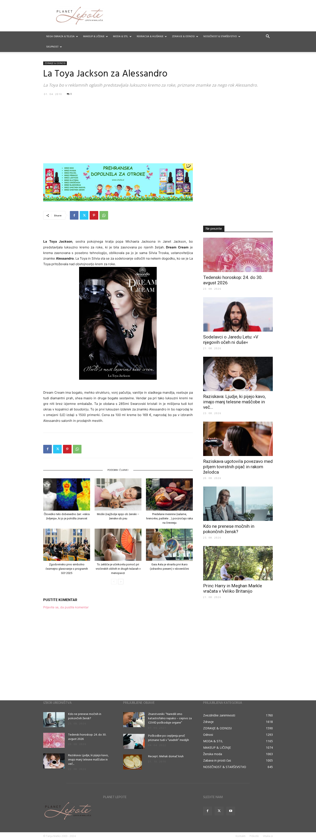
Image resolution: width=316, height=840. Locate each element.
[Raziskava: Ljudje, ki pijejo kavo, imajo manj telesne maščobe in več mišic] (238, 374)
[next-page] (120, 581)
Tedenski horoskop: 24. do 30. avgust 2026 (87, 737)
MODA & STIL (120, 36)
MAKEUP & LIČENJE (93, 36)
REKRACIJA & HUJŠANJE (150, 36)
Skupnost (52, 47)
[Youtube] (230, 811)
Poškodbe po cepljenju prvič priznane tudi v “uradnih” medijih (168, 738)
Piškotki (254, 836)
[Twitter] (84, 215)
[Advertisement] (158, 129)
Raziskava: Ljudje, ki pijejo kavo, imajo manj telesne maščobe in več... (234, 402)
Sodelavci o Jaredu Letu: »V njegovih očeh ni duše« (230, 339)
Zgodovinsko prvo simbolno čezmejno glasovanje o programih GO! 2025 (67, 569)
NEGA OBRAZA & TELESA (60, 36)
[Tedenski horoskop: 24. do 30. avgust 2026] (238, 255)
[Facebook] (74, 215)
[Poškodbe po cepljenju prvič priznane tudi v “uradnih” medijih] (134, 741)
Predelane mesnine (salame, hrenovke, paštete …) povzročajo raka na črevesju (169, 518)
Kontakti (240, 836)
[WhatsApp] (104, 215)
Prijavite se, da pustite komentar (66, 607)
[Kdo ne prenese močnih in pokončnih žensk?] (238, 504)
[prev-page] (114, 581)
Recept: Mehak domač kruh (166, 756)
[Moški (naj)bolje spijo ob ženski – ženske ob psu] (118, 494)
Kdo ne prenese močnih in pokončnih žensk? (228, 529)
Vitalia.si (268, 836)
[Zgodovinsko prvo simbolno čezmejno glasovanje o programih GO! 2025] (66, 545)
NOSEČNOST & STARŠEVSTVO (220, 36)
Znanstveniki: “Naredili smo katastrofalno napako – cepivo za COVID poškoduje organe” (170, 718)
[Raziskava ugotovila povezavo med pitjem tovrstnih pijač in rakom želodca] (238, 439)
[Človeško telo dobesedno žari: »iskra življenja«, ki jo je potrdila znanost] (66, 494)
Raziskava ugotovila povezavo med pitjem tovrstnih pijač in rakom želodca (238, 467)
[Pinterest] (94, 215)
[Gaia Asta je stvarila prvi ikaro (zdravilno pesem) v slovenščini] (169, 545)
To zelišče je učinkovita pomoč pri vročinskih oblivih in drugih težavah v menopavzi (118, 569)
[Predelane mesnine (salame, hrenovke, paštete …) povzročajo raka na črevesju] (169, 494)
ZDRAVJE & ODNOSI (183, 36)
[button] (267, 37)
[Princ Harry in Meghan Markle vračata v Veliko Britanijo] (238, 563)
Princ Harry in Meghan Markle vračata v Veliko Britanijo (232, 588)
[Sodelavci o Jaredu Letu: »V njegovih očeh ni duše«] (238, 314)
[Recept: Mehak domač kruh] (132, 762)
